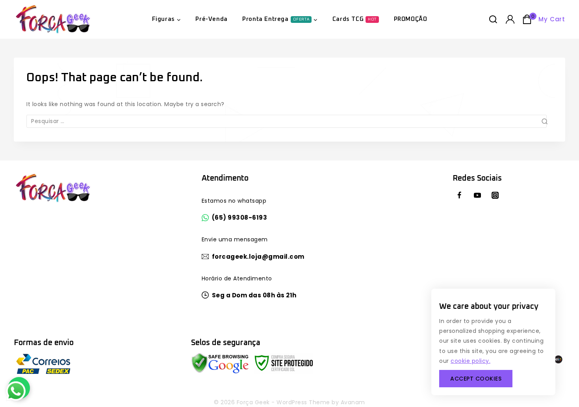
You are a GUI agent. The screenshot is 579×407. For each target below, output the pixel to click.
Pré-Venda (211, 19)
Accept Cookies (475, 379)
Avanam (353, 402)
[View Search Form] (493, 19)
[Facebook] (459, 195)
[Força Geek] (53, 19)
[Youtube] (477, 195)
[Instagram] (495, 195)
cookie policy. (470, 361)
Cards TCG (354, 19)
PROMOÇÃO (410, 19)
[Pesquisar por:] (289, 121)
